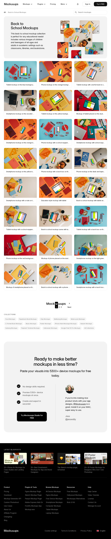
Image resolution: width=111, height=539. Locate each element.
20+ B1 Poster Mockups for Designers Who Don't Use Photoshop (94, 469)
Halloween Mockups (50, 328)
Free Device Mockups (54, 499)
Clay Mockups (45, 319)
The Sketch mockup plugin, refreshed (67, 468)
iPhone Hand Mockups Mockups (65, 323)
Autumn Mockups (86, 323)
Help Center (92, 491)
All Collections (89, 328)
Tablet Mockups (52, 509)
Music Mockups (31, 323)
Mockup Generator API (12, 499)
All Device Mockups (53, 491)
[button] (28, 4)
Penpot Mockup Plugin (33, 499)
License (91, 499)
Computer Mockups (53, 506)
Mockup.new (30, 509)
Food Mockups (10, 319)
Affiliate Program (10, 513)
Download (7, 495)
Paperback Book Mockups (28, 319)
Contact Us (92, 502)
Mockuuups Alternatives (76, 499)
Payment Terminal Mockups (30, 328)
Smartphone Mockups (54, 502)
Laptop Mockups (52, 513)
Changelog (8, 517)
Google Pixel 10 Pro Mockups (70, 328)
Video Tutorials (93, 495)
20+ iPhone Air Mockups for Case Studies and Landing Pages (14, 469)
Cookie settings (51, 531)
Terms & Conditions (68, 531)
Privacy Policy (86, 531)
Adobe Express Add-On (34, 502)
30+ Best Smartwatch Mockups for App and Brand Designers (41, 469)
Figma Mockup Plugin (33, 491)
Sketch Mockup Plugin (33, 495)
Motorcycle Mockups (78, 319)
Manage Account (94, 506)
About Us (7, 509)
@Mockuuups (79, 404)
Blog (5, 520)
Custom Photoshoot (11, 502)
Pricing (53, 4)
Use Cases (8, 506)
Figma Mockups (52, 495)
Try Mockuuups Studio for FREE (32, 416)
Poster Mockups (45, 323)
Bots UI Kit (71, 502)
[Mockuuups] (11, 4)
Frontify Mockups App (33, 506)
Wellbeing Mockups (60, 319)
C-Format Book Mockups (13, 323)
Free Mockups (72, 491)
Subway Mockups (11, 328)
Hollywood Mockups (74, 495)
